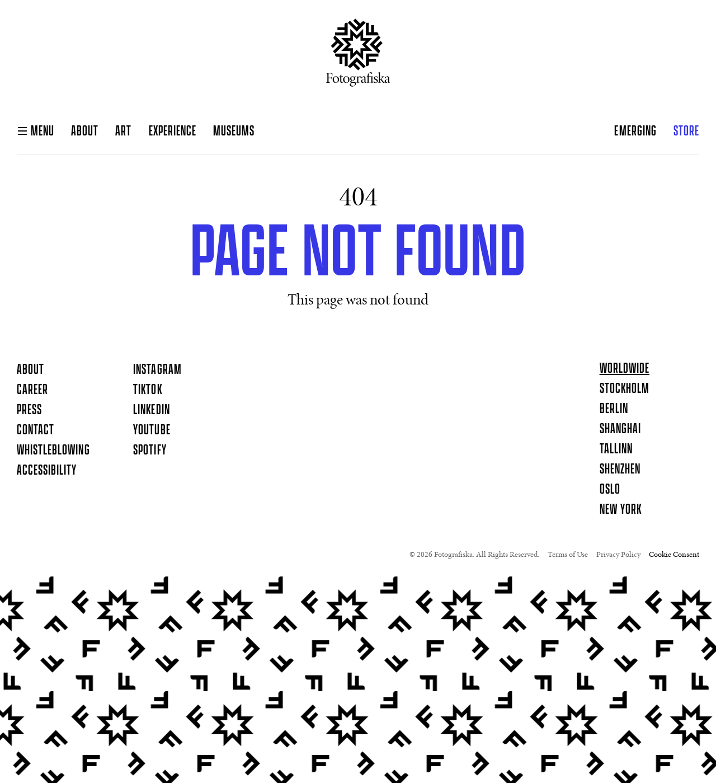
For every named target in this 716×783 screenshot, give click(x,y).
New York (621, 510)
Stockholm (624, 389)
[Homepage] (358, 57)
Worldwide (624, 369)
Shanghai (620, 429)
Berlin (614, 409)
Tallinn (616, 449)
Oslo (610, 489)
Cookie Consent (674, 555)
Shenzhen (620, 469)
